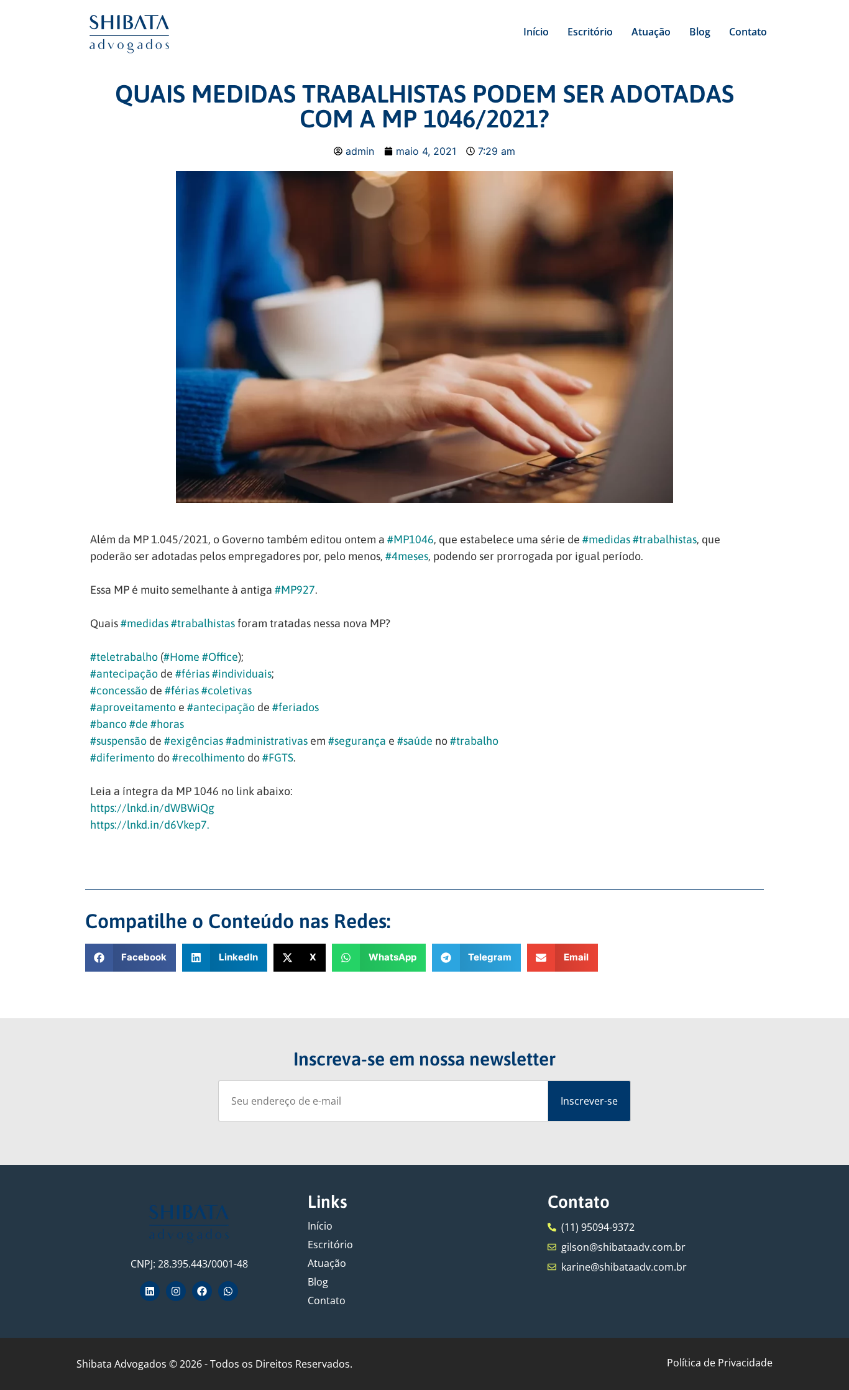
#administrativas (267, 740)
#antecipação (124, 673)
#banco (108, 723)
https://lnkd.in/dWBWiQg (152, 807)
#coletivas (226, 690)
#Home (181, 656)
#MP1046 (410, 539)
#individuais (242, 673)
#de (138, 723)
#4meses (406, 556)
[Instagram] (176, 1291)
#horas (167, 723)
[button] (131, 958)
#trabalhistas (665, 539)
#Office (220, 656)
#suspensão (118, 740)
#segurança (357, 740)
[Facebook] (202, 1291)
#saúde (415, 740)
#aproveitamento (133, 707)
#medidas (606, 539)
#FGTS (277, 757)
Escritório (590, 32)
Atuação (651, 32)
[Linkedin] (150, 1291)
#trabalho (474, 740)
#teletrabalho (124, 656)
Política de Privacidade (720, 1362)
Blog (699, 32)
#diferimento (122, 757)
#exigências (193, 740)
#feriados (295, 707)
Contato (748, 32)
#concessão (118, 690)
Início (536, 32)
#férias (192, 673)
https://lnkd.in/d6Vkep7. (149, 824)
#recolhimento (208, 757)
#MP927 (295, 589)
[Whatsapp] (228, 1291)
